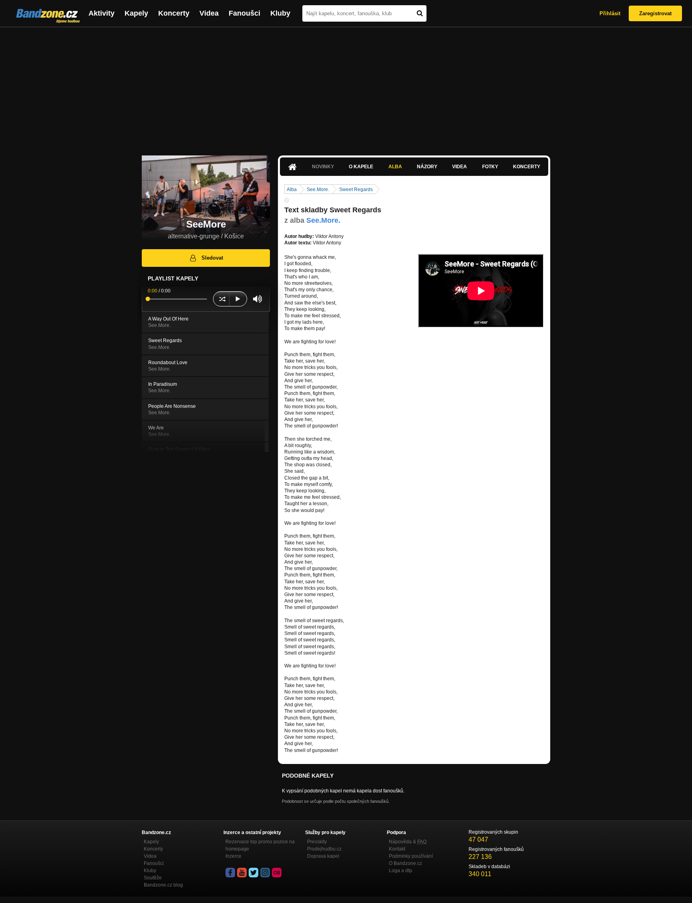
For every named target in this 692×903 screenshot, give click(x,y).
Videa (209, 13)
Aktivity (102, 13)
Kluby (280, 13)
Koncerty (173, 13)
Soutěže (153, 878)
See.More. (318, 189)
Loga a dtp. (401, 870)
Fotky (490, 166)
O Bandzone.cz (405, 863)
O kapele (361, 166)
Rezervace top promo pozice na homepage (260, 845)
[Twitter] (253, 872)
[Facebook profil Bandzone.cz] (230, 872)
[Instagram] (265, 872)
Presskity (317, 842)
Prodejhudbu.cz (324, 849)
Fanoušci (244, 13)
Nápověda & (407, 842)
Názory (427, 166)
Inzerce (233, 856)
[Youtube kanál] (242, 872)
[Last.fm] (277, 872)
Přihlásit (609, 13)
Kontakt (397, 849)
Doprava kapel (323, 856)
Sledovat (212, 258)
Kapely (136, 13)
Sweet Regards (356, 189)
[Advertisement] (346, 87)
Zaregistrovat (655, 13)
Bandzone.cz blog (163, 885)
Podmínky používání (411, 856)
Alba (395, 166)
